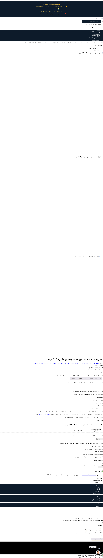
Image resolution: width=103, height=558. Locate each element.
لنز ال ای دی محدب (38, 364)
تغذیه (98, 33)
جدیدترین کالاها (96, 40)
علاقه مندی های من (98, 536)
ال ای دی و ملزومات (95, 32)
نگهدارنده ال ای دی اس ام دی (50, 364)
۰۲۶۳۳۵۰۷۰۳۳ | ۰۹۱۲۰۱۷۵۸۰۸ (89, 475)
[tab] (98, 378)
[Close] (102, 463)
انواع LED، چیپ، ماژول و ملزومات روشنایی (86, 43)
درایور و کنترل (96, 34)
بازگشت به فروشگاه (97, 539)
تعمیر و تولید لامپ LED (94, 38)
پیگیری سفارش (96, 488)
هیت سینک (97, 39)
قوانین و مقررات (96, 499)
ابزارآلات (98, 36)
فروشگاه (98, 30)
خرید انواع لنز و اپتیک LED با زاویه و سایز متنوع (65, 43)
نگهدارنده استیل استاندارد (44, 415)
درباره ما (98, 490)
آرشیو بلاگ (97, 506)
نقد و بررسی (98, 378)
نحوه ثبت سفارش (95, 501)
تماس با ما (97, 491)
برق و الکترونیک (96, 35)
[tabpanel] (51, 549)
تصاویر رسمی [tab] (93, 547)
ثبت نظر (100, 467)
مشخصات (91, 378)
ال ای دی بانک (100, 43)
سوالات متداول (96, 493)
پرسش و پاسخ (83, 378)
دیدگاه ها (74, 378)
